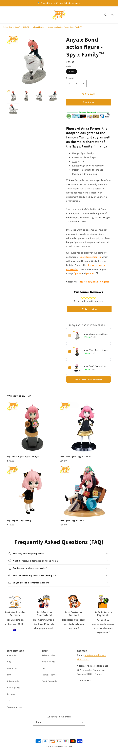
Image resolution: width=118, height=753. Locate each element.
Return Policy (48, 661)
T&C (9, 700)
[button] (6, 15)
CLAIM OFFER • (88, 379)
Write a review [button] (89, 309)
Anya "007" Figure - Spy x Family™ (96, 366)
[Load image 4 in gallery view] (53, 96)
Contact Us (12, 668)
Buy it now (88, 102)
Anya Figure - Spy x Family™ (20, 521)
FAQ (9, 674)
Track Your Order (50, 681)
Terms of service (15, 707)
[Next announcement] (112, 3)
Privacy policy (13, 681)
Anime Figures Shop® (11, 27)
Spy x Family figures (90, 256)
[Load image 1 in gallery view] (13, 96)
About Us (11, 655)
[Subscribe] (81, 722)
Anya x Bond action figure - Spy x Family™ (65, 27)
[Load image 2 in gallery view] (27, 96)
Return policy (13, 687)
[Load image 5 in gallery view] (13, 109)
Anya (71, 71)
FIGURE (26, 27)
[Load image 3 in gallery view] (40, 96)
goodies (90, 273)
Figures (83, 281)
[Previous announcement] (6, 3)
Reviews (11, 694)
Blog (9, 661)
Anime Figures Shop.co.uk (62, 746)
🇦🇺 (14, 629)
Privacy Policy (48, 655)
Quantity (70, 78)
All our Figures (38, 27)
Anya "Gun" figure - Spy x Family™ (96, 350)
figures (77, 273)
